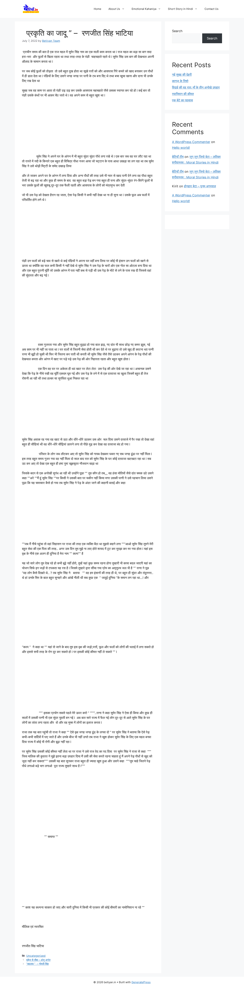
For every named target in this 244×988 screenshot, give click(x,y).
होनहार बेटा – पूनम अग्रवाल (200, 186)
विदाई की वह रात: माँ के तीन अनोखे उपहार (196, 87)
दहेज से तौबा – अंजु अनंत (38, 960)
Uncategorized (36, 955)
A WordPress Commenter (191, 142)
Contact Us (211, 9)
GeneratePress (141, 982)
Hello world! (181, 147)
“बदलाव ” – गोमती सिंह (37, 963)
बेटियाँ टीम (178, 157)
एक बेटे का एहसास (182, 100)
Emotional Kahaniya (144, 9)
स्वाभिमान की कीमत (183, 94)
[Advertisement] (88, 128)
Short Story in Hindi (180, 9)
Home (97, 9)
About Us (114, 9)
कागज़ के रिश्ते (180, 81)
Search (177, 31)
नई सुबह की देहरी (182, 74)
